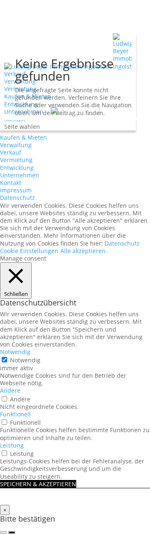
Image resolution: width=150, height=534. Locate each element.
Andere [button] (10, 390)
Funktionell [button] (15, 414)
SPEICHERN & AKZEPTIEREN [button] (38, 484)
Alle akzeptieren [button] (82, 251)
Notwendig (25, 360)
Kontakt (10, 183)
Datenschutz (17, 198)
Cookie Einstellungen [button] (29, 251)
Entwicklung (17, 168)
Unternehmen (19, 175)
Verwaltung (16, 145)
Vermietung (16, 160)
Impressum (16, 190)
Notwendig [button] (15, 352)
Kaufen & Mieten (23, 137)
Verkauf (10, 152)
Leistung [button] (12, 445)
